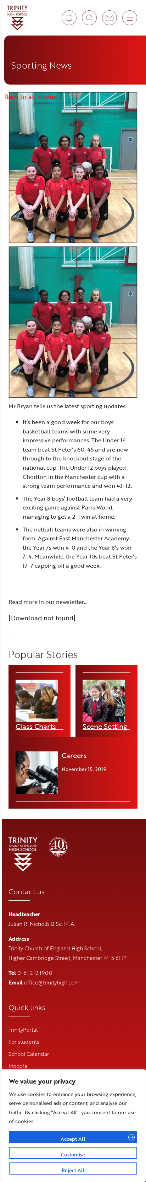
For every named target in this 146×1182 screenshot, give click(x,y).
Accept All (73, 1139)
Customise (73, 1154)
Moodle (18, 1066)
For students (24, 1042)
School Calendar (29, 1054)
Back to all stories (31, 96)
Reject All (73, 1170)
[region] (73, 1125)
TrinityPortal (23, 1029)
